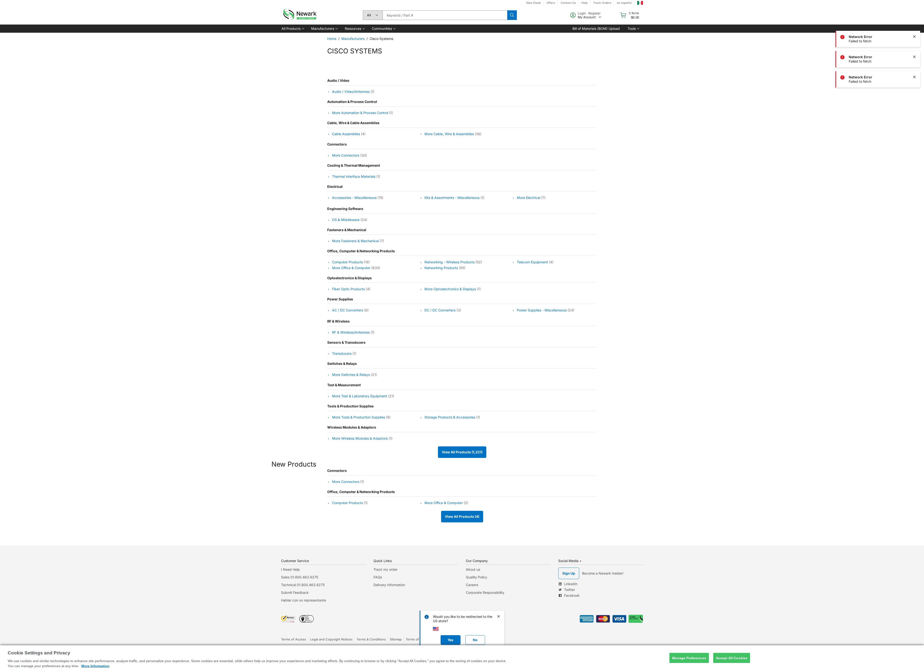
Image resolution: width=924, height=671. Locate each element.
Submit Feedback (295, 592)
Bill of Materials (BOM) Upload (596, 28)
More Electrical (528, 198)
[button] (292, 29)
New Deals (533, 3)
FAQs (377, 577)
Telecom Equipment (532, 262)
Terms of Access (293, 639)
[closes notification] (914, 16)
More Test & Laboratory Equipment (359, 396)
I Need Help (290, 569)
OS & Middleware (345, 220)
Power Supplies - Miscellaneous (542, 310)
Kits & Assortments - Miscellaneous (452, 198)
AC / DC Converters (347, 310)
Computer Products (347, 262)
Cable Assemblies (346, 134)
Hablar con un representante (303, 600)
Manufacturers (353, 39)
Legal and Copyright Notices (331, 639)
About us (473, 569)
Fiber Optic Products (348, 289)
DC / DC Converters (440, 310)
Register (594, 13)
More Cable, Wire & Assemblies (449, 134)
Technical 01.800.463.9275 (303, 585)
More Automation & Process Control (360, 113)
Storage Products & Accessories (449, 417)
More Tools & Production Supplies (358, 417)
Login (582, 13)
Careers (472, 585)
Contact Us (568, 3)
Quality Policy (476, 577)
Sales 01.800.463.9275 (299, 577)
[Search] (512, 15)
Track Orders (602, 3)
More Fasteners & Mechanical (355, 241)
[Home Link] (299, 15)
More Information (95, 666)
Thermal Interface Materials (353, 176)
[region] (462, 658)
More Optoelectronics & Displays (450, 289)
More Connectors (345, 155)
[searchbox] (445, 15)
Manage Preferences (689, 658)
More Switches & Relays (351, 375)
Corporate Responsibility (485, 592)
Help (584, 3)
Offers (550, 3)
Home (331, 39)
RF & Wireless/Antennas (351, 332)
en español (624, 3)
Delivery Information (389, 585)
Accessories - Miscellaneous (354, 198)
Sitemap (396, 639)
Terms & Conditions (371, 639)
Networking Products (441, 268)
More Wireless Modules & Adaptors (360, 438)
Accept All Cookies (732, 658)
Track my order (385, 569)
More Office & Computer (351, 268)
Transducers (342, 353)
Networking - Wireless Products (449, 262)
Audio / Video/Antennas (351, 91)
